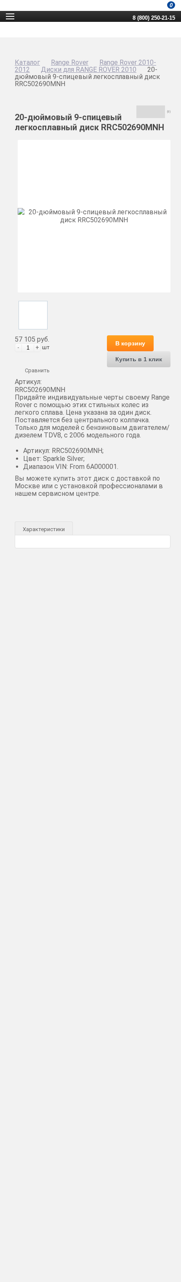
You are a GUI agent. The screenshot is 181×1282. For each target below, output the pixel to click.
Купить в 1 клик (138, 359)
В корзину (130, 343)
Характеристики (44, 529)
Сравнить (37, 370)
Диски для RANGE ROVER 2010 (88, 70)
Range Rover (69, 62)
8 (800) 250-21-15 (154, 18)
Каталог (27, 62)
